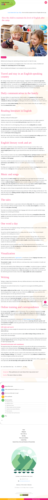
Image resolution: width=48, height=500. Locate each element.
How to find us (24, 433)
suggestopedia (18, 257)
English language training (28, 319)
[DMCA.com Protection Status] (24, 494)
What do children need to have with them (13, 407)
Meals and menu (9, 410)
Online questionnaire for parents (14, 389)
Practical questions (8, 399)
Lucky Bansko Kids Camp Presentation (13, 412)
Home (23, 429)
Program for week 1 (9, 401)
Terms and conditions (23, 437)
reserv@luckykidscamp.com (24, 481)
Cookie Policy (23, 439)
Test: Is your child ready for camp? (12, 393)
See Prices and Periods (12, 499)
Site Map (24, 435)
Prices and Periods (8, 396)
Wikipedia (24, 431)
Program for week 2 (9, 403)
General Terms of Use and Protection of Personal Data (24, 441)
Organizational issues (10, 405)
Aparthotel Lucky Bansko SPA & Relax (13, 409)
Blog (26, 366)
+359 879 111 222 (24, 479)
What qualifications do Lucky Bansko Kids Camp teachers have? (23, 372)
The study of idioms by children (14, 375)
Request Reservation (9, 386)
